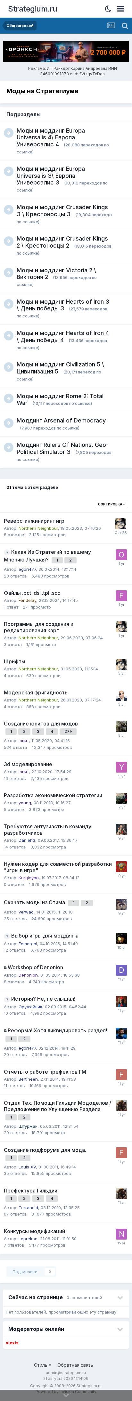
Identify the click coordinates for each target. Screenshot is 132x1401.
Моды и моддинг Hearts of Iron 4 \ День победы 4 (63, 336)
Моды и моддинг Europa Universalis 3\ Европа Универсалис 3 (51, 175)
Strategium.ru (32, 8)
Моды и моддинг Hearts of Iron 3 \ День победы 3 (63, 305)
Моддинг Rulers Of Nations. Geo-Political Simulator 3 (63, 448)
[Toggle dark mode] (110, 9)
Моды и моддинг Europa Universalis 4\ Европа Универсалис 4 (51, 137)
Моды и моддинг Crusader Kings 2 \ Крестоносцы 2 (62, 242)
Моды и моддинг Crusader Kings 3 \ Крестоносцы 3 (62, 210)
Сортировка (110, 504)
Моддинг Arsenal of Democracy (61, 420)
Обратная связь (75, 1365)
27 (67, 731)
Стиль (41, 1365)
